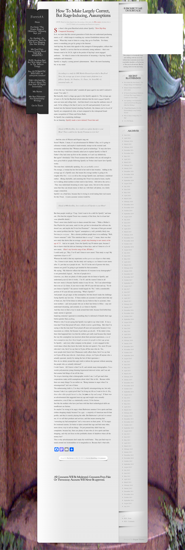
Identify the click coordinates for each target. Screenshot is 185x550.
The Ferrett (70, 458)
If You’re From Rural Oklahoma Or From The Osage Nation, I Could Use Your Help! (133, 95)
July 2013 (127, 434)
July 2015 (127, 361)
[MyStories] (37, 92)
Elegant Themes (138, 539)
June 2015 (127, 364)
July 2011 (127, 506)
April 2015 (127, 371)
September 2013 (129, 428)
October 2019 (128, 211)
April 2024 (127, 138)
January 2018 (128, 271)
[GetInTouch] (37, 106)
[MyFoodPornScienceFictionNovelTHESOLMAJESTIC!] (37, 52)
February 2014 (128, 413)
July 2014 (127, 398)
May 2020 (127, 192)
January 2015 (128, 380)
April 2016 (127, 334)
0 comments (102, 458)
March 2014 (127, 410)
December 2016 (129, 310)
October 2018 (128, 244)
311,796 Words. (129, 121)
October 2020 (128, 177)
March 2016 (127, 337)
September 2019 (129, 214)
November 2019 (129, 208)
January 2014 (128, 416)
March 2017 (127, 301)
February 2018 (128, 268)
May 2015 (127, 367)
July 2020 (127, 186)
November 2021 (129, 153)
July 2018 (127, 253)
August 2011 (128, 503)
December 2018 (129, 238)
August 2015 (128, 358)
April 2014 (127, 407)
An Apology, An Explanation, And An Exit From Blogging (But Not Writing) (133, 102)
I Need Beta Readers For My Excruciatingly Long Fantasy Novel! (132, 110)
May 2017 (127, 295)
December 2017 (129, 274)
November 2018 (129, 241)
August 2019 (128, 217)
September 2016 (129, 319)
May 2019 (127, 226)
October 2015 (128, 352)
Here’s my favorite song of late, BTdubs (78, 249)
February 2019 (128, 235)
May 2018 (127, 259)
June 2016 (127, 328)
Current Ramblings (91, 458)
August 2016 (128, 322)
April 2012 (127, 479)
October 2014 (128, 389)
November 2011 (129, 494)
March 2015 (127, 374)
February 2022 (128, 147)
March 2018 (127, 265)
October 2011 (128, 497)
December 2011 (129, 491)
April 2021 (127, 159)
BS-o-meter (97, 22)
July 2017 (127, 289)
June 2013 (127, 437)
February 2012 (128, 485)
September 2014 (129, 392)
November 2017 (129, 277)
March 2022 (127, 144)
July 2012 (127, 470)
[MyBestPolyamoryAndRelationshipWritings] (37, 99)
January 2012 (128, 488)
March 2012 (127, 482)
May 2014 (127, 404)
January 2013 (128, 452)
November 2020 (129, 174)
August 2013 (128, 431)
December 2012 (129, 455)
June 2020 (127, 189)
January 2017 (128, 307)
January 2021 (128, 168)
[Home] (37, 22)
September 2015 (129, 355)
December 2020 (129, 171)
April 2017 (127, 298)
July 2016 (127, 325)
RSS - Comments (129, 521)
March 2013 (127, 446)
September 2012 (129, 464)
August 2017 (128, 286)
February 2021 (128, 165)
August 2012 (128, 467)
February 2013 (128, 449)
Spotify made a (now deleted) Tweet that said (82, 120)
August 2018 (128, 250)
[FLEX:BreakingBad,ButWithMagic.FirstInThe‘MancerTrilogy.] (37, 63)
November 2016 (129, 313)
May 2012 (127, 476)
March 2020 (127, 198)
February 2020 (128, 201)
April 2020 (127, 195)
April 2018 (127, 262)
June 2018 (127, 256)
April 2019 (127, 229)
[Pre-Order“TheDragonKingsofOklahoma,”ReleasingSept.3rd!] (37, 30)
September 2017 (129, 283)
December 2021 (129, 150)
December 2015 (129, 346)
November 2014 (129, 386)
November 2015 (129, 349)
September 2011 (129, 500)
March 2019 (127, 232)
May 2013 (127, 440)
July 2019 (127, 220)
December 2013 (129, 419)
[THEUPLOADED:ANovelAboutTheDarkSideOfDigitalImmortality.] (37, 84)
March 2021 (127, 162)
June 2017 (127, 292)
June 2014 (127, 401)
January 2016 (128, 343)
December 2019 (129, 204)
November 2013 (129, 422)
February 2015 (128, 377)
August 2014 (128, 395)
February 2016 (128, 340)
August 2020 (128, 183)
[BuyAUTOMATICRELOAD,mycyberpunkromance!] (37, 74)
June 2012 (127, 473)
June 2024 (127, 135)
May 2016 (127, 331)
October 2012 (128, 461)
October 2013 (128, 425)
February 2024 (128, 141)
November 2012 (129, 458)
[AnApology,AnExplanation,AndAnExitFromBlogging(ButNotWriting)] (37, 41)
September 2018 (129, 247)
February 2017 (128, 304)
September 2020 (129, 180)
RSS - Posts (127, 518)
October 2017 (128, 280)
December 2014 (129, 383)
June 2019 (127, 223)
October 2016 (128, 316)
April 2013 (127, 443)
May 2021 (127, 156)
